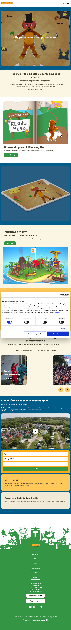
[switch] (25, 322)
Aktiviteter (35, 559)
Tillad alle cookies (58, 334)
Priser (35, 563)
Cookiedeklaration (41, 617)
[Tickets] (59, 3)
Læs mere (10, 243)
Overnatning (35, 554)
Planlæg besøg (35, 568)
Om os (35, 572)
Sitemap (50, 617)
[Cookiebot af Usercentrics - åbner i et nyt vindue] (61, 295)
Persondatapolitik (18, 617)
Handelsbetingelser (30, 617)
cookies (57, 312)
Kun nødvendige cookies (35, 334)
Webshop (35, 577)
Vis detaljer (62, 328)
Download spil (11, 155)
